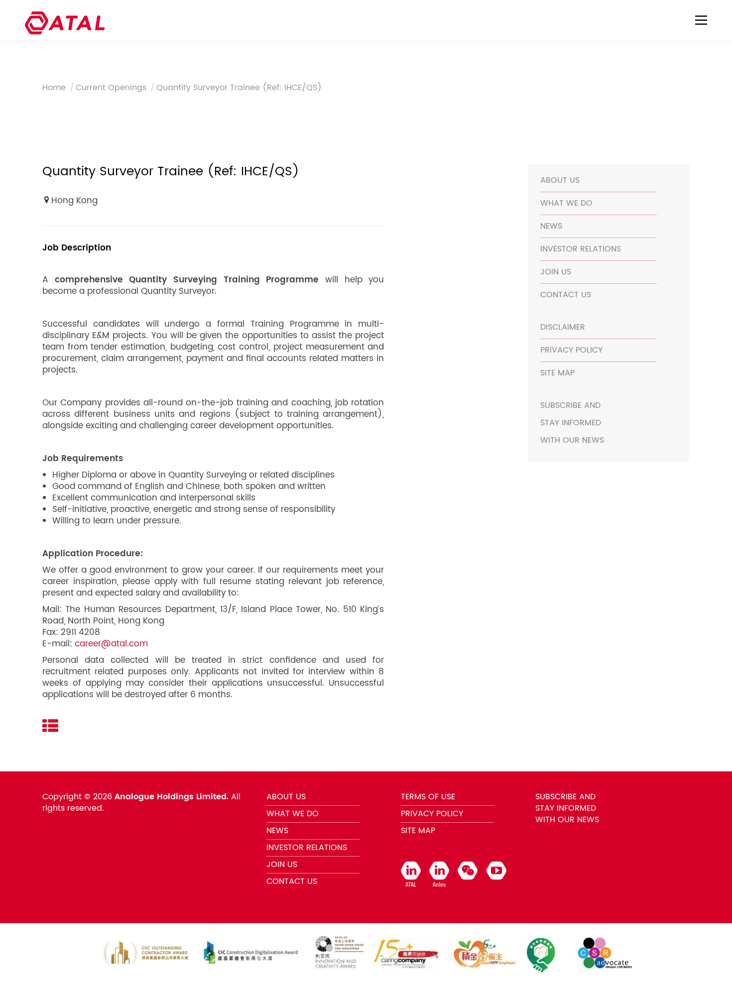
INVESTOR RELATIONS (580, 249)
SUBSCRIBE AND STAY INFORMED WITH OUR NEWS (572, 423)
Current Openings (111, 87)
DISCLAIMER (562, 327)
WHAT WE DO (566, 203)
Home (54, 87)
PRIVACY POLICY (571, 350)
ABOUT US (560, 180)
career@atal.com (111, 644)
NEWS (551, 226)
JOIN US (555, 271)
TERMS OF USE (428, 796)
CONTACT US (565, 294)
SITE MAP (557, 373)
